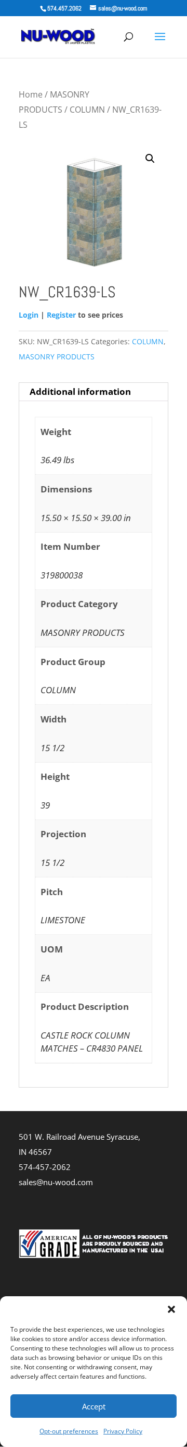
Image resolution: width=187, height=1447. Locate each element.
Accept (93, 1406)
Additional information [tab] (80, 391)
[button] (171, 1309)
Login (28, 315)
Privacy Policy (122, 1431)
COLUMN (87, 109)
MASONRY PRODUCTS (57, 356)
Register (61, 315)
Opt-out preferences (68, 1431)
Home (31, 94)
